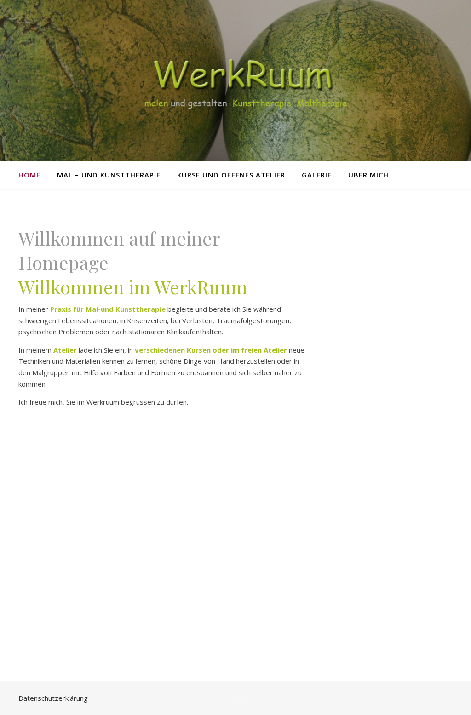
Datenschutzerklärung (53, 698)
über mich (368, 174)
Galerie (317, 174)
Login (236, 698)
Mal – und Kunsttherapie (109, 174)
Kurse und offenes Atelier (231, 174)
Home (29, 174)
